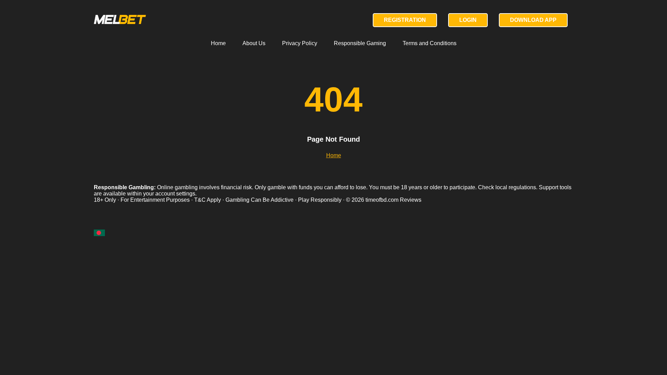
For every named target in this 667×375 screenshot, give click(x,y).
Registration (405, 20)
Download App (533, 20)
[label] (99, 233)
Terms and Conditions (429, 43)
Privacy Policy (299, 43)
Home (218, 43)
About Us (253, 43)
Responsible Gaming (360, 43)
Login (468, 20)
